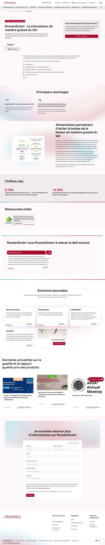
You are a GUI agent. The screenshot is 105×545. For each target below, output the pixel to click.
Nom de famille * (58, 446)
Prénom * (28, 446)
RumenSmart (29, 11)
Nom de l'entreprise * (32, 461)
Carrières (57, 2)
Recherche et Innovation (62, 7)
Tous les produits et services (15, 11)
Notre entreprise (8, 7)
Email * (28, 453)
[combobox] (93, 2)
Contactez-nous (66, 2)
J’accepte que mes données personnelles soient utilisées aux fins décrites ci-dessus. (50, 491)
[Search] (101, 7)
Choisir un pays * (31, 468)
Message (29, 475)
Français (92, 2)
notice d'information (44, 488)
